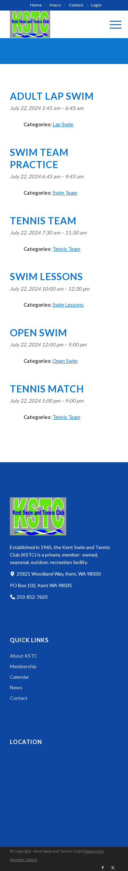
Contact (76, 4)
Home (36, 4)
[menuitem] (36, 5)
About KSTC (23, 656)
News (16, 687)
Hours (55, 4)
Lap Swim (63, 124)
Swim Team (65, 193)
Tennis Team (66, 249)
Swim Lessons (68, 305)
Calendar (19, 677)
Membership (23, 666)
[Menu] (112, 24)
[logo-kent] (53, 24)
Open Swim (65, 361)
